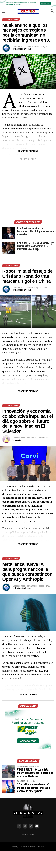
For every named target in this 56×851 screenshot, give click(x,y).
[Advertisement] (28, 188)
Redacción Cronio (23, 49)
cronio (18, 440)
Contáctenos (28, 834)
